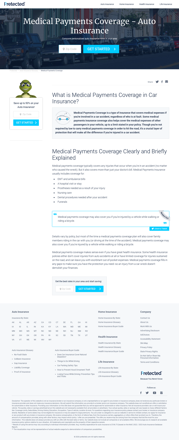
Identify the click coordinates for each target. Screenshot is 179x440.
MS (28, 331)
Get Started (98, 49)
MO (20, 331)
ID (20, 327)
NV (86, 331)
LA (57, 327)
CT (57, 322)
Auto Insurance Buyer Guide (67, 350)
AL (20, 322)
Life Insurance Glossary (108, 372)
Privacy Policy (146, 347)
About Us (144, 322)
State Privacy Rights (149, 351)
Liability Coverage (22, 367)
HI (86, 322)
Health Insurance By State (109, 343)
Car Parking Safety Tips (67, 365)
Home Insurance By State (109, 318)
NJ (71, 331)
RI (49, 335)
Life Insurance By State (108, 368)
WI (35, 340)
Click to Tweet (161, 229)
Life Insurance (166, 4)
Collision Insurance (22, 359)
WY (50, 340)
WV (42, 340)
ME (79, 327)
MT (35, 331)
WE (28, 340)
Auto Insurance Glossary (29, 71)
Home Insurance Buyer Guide (110, 326)
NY (13, 335)
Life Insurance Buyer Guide (109, 376)
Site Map (144, 343)
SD (64, 335)
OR (35, 335)
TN (71, 335)
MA (64, 327)
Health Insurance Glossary (109, 347)
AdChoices (144, 335)
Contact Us (145, 318)
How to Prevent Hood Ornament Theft (73, 370)
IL (27, 327)
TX (79, 335)
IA (13, 327)
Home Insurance (126, 4)
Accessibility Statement (150, 339)
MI (86, 327)
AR (28, 322)
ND (50, 331)
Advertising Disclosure (149, 330)
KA (42, 327)
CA (42, 322)
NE (57, 331)
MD (71, 327)
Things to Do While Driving (68, 361)
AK (13, 322)
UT (86, 335)
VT (20, 340)
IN (35, 327)
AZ (35, 322)
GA (79, 322)
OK (28, 335)
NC (42, 331)
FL (71, 322)
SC (57, 335)
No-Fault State (20, 354)
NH (64, 331)
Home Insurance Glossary (109, 322)
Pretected (13, 71)
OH (20, 335)
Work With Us (146, 326)
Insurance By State (20, 318)
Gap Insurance (20, 363)
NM (79, 331)
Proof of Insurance (22, 372)
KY (50, 327)
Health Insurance (146, 4)
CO (50, 322)
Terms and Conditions (149, 362)
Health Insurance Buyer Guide (111, 351)
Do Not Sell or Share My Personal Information (150, 357)
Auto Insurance (107, 4)
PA (42, 335)
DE (64, 322)
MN (13, 331)
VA (13, 340)
